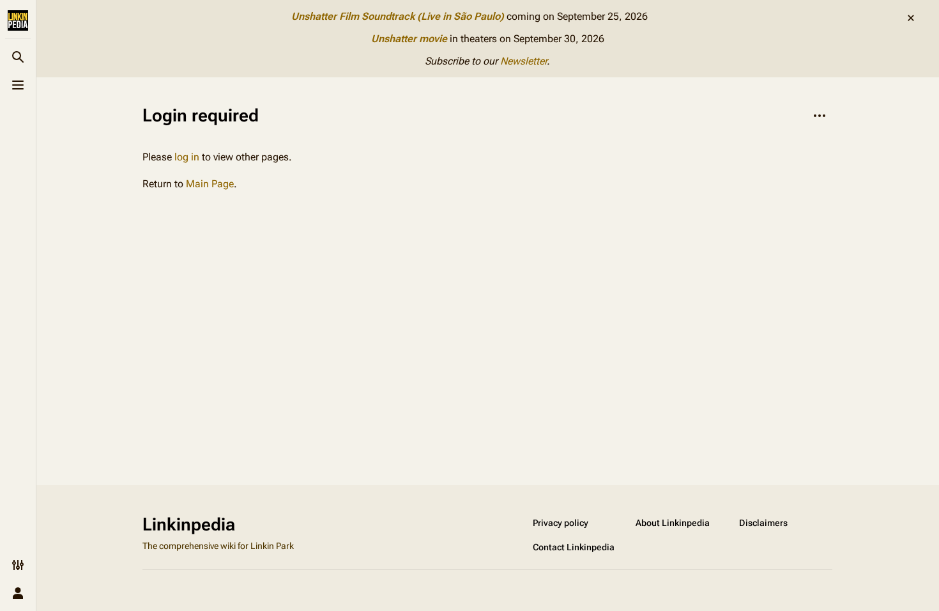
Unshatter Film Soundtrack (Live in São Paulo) (397, 16)
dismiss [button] (911, 18)
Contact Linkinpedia (574, 547)
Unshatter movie (409, 39)
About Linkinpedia (673, 523)
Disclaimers (763, 523)
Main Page (210, 184)
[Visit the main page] (18, 20)
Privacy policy (560, 523)
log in (186, 157)
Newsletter (523, 61)
